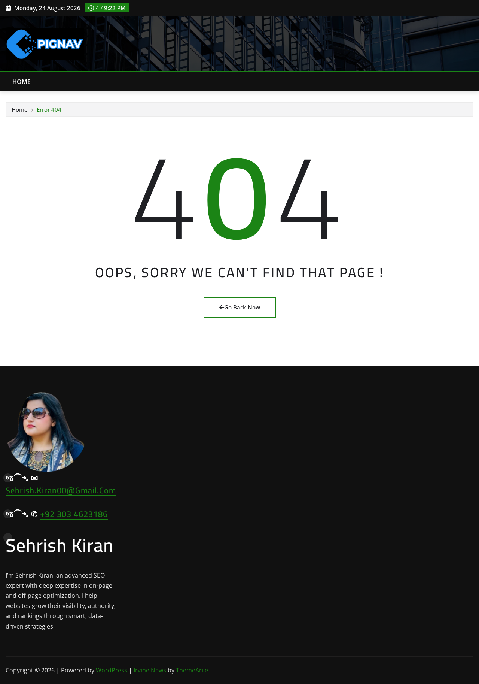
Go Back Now (242, 307)
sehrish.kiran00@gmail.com (61, 490)
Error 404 (49, 109)
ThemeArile (192, 670)
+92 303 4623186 (74, 514)
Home (21, 82)
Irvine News (150, 670)
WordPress (111, 670)
